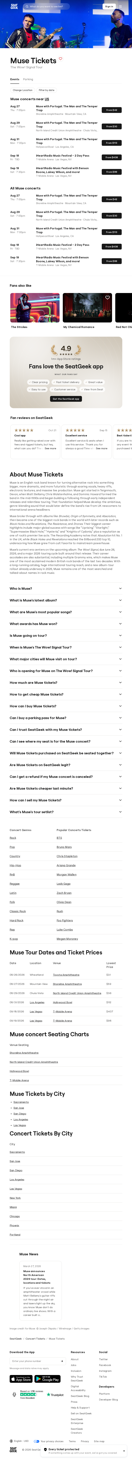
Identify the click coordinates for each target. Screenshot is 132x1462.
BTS (59, 837)
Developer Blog (108, 1399)
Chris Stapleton (67, 856)
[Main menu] (120, 6)
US (47, 99)
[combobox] (46, 6)
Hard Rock (16, 920)
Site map (99, 1441)
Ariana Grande (66, 865)
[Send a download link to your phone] (62, 1361)
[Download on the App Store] (21, 1379)
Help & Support (80, 1407)
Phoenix (14, 1225)
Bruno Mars (64, 847)
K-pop (14, 938)
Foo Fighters (65, 920)
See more (50, 448)
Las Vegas (36, 1011)
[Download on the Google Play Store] (47, 1379)
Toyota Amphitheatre (66, 974)
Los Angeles (37, 1002)
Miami (13, 1207)
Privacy (85, 1441)
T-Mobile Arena (62, 1011)
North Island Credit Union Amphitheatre (77, 993)
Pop (12, 847)
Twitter (103, 1359)
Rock (13, 837)
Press (74, 1401)
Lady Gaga (63, 883)
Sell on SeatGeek (81, 1413)
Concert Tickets (35, 1338)
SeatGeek (16, 1338)
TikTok (103, 1376)
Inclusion (76, 1370)
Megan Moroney (67, 938)
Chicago (15, 1216)
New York (15, 1197)
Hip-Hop (15, 865)
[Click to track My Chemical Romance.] (107, 297)
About (75, 1359)
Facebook (105, 1365)
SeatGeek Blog (80, 1396)
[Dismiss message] (124, 1451)
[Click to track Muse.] (60, 59)
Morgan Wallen (66, 874)
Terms (72, 1441)
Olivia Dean (64, 902)
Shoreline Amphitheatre (67, 984)
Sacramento (21, 1102)
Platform (104, 1393)
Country (15, 856)
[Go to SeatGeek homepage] (14, 6)
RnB (12, 874)
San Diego (20, 1113)
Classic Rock (18, 911)
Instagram (105, 1370)
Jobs (73, 1365)
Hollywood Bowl (62, 1002)
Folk (12, 902)
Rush (60, 911)
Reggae (15, 883)
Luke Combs (65, 929)
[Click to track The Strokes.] (55, 297)
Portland (15, 1234)
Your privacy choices (52, 1441)
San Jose (19, 1107)
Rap (12, 929)
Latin (13, 893)
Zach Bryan (64, 893)
